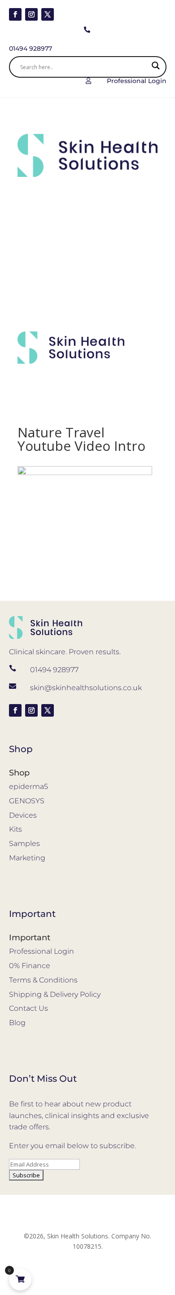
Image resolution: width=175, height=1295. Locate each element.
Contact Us (28, 1008)
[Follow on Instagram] (31, 14)
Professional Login (41, 951)
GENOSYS (26, 801)
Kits (15, 829)
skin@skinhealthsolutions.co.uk (86, 687)
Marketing (27, 858)
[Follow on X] (47, 14)
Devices (23, 815)
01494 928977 (54, 669)
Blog (17, 1022)
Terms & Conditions (43, 980)
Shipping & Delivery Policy (55, 994)
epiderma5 (28, 786)
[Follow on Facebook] (15, 14)
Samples (24, 843)
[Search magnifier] (155, 67)
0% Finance (29, 965)
